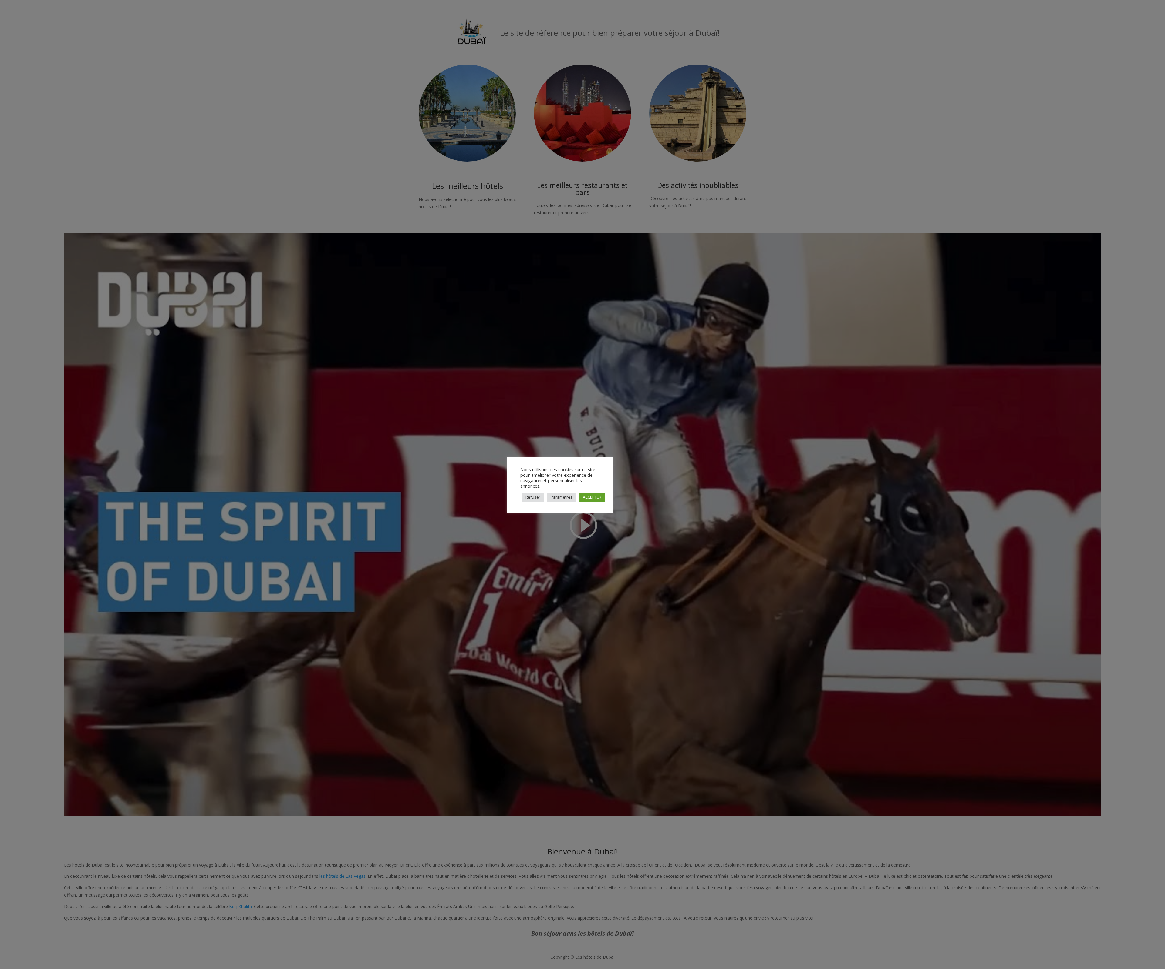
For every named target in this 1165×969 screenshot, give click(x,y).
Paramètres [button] (561, 497)
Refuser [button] (532, 497)
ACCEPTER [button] (592, 497)
